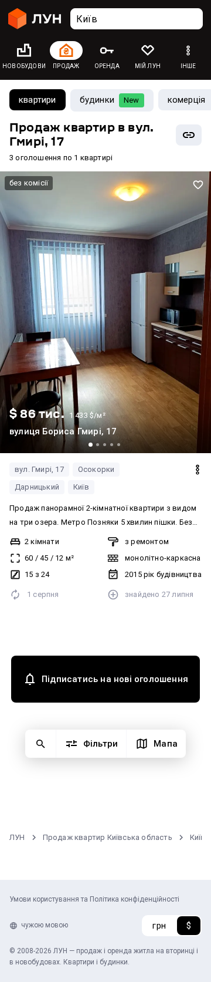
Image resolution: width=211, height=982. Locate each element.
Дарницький (37, 486)
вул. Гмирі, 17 (39, 469)
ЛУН (17, 837)
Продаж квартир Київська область (107, 837)
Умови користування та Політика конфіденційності (94, 899)
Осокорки (96, 469)
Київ (81, 486)
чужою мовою (44, 925)
